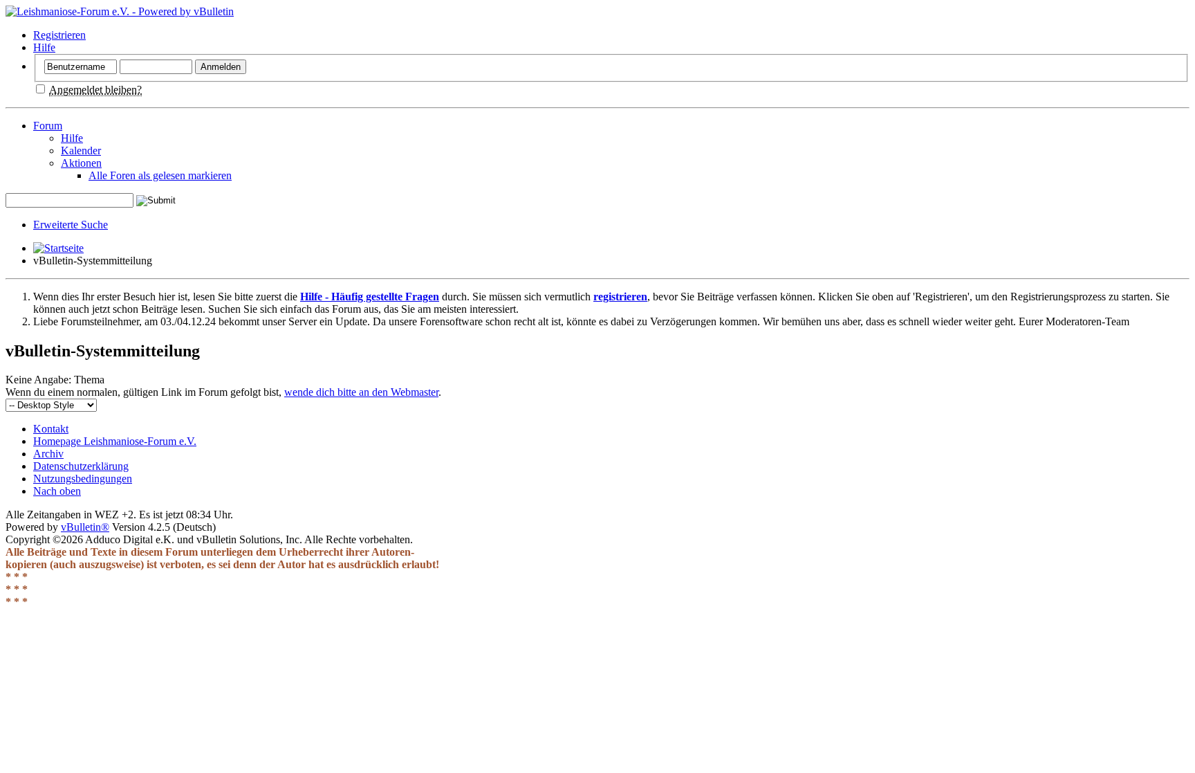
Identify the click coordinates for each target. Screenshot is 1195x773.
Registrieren (59, 35)
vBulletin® (85, 527)
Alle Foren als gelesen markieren (160, 175)
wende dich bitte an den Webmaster (361, 392)
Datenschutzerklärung (81, 466)
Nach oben (57, 491)
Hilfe (44, 47)
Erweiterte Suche (70, 224)
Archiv (48, 454)
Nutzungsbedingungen (82, 478)
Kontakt (50, 429)
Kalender (81, 150)
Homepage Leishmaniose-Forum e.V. (114, 441)
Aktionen (81, 163)
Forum (47, 125)
